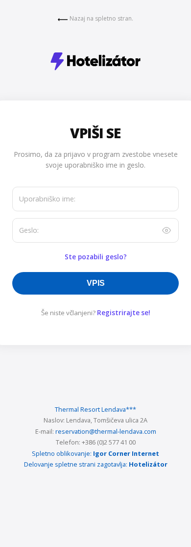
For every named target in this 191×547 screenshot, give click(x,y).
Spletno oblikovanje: (62, 453)
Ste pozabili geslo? (96, 256)
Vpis (96, 283)
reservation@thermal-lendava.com (105, 431)
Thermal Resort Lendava (95, 409)
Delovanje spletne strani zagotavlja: (75, 464)
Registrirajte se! (123, 312)
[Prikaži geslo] (166, 230)
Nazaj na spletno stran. (101, 18)
